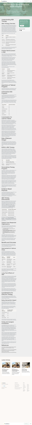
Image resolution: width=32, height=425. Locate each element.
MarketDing (3, 388)
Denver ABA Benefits (24, 390)
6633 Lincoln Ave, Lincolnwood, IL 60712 (18, 387)
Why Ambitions (24, 387)
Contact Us (22, 25)
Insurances (28, 388)
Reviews (27, 389)
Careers (23, 388)
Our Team (24, 389)
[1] (5, 26)
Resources (28, 386)
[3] (4, 287)
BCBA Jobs (28, 385)
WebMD (14, 259)
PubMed (14, 266)
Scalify (5, 387)
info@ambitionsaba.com (17, 386)
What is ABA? (24, 386)
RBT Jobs (28, 384)
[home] (4, 1)
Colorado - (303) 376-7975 (17, 385)
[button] (30, 1)
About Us (24, 384)
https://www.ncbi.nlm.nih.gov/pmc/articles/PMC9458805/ (9, 349)
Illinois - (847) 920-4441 (17, 384)
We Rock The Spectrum (28, 390)
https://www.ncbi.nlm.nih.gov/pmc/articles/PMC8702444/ (9, 352)
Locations (28, 387)
